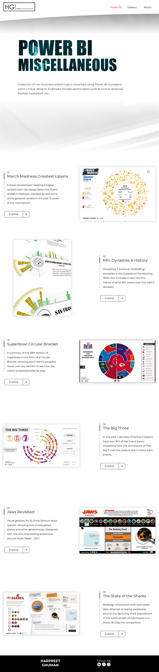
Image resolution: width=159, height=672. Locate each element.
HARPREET (50, 661)
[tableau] (109, 664)
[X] (104, 664)
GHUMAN (50, 665)
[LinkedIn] (99, 664)
